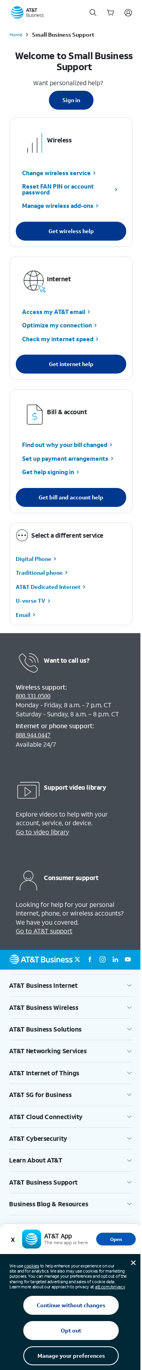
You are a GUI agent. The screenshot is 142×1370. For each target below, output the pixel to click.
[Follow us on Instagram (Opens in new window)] (102, 959)
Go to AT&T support (44, 931)
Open (116, 1239)
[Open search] (93, 12)
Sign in (71, 100)
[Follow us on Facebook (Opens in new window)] (90, 959)
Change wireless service (56, 173)
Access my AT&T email (53, 311)
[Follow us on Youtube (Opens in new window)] (128, 959)
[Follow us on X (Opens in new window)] (77, 959)
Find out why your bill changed (64, 445)
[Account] (128, 13)
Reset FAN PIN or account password (58, 189)
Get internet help (71, 364)
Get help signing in (48, 472)
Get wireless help (71, 231)
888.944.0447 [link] (33, 735)
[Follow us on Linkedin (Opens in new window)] (115, 959)
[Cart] (110, 12)
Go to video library (42, 832)
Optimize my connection (57, 325)
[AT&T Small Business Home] (27, 12)
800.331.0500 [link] (33, 696)
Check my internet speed (57, 339)
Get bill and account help (71, 497)
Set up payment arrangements (65, 458)
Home (15, 34)
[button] (71, 985)
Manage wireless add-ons (57, 206)
